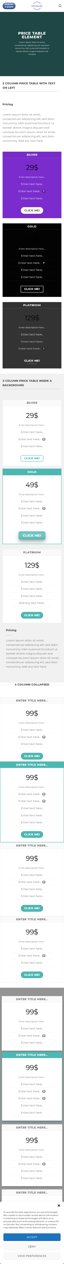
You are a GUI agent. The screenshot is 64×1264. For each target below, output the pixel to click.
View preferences (32, 1256)
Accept (32, 1237)
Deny (32, 1246)
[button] (59, 1205)
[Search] (60, 6)
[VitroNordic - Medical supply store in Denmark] (37, 6)
